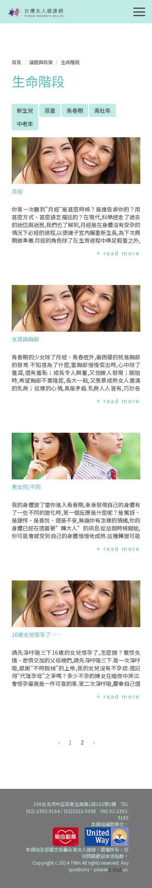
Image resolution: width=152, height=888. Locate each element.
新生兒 (25, 110)
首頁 (16, 62)
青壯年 (102, 110)
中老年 (25, 124)
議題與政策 (41, 62)
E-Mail (115, 869)
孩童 (49, 110)
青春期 (75, 110)
